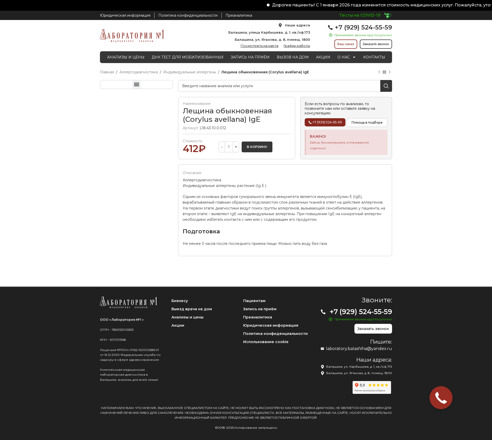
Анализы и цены (187, 317)
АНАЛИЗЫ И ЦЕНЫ (126, 57)
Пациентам (254, 300)
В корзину (257, 147)
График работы (297, 46)
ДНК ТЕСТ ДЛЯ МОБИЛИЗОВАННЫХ (187, 57)
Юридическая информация (270, 325)
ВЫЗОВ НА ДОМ (293, 57)
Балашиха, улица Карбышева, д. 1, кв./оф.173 (269, 32)
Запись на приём (259, 309)
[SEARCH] (386, 86)
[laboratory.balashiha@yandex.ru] (322, 349)
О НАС (343, 57)
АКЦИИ (323, 57)
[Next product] (389, 72)
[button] (136, 84)
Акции (177, 325)
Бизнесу (179, 300)
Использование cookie (265, 341)
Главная (107, 72)
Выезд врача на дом (191, 309)
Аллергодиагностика (138, 72)
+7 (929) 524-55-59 (363, 27)
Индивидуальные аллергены (189, 72)
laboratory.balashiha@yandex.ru (359, 348)
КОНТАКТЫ (374, 57)
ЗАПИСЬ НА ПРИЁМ (250, 57)
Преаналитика (257, 317)
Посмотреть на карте (260, 46)
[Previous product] (379, 72)
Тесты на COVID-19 (360, 15)
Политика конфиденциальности (275, 333)
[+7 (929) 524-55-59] (330, 27)
